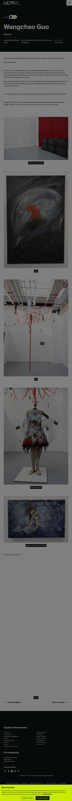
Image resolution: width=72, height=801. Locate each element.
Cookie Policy (47, 794)
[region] (36, 793)
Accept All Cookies (42, 798)
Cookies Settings (27, 798)
